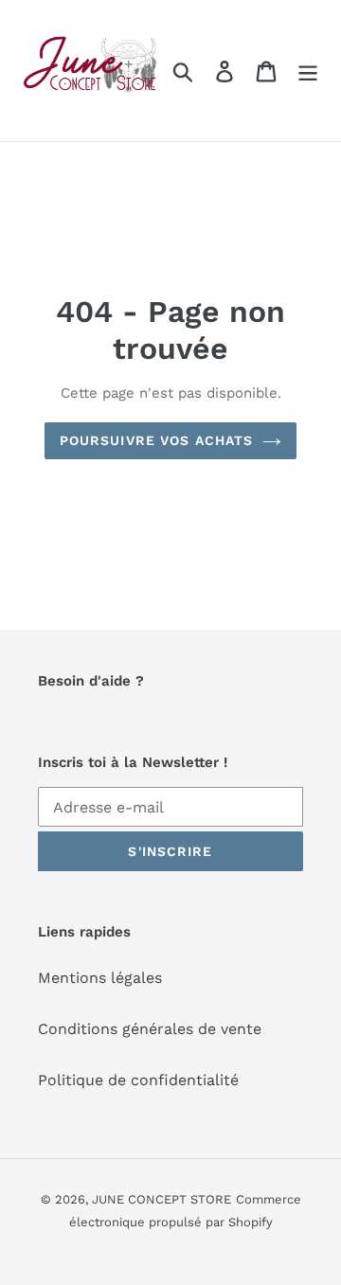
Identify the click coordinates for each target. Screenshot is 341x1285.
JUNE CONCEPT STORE (161, 1199)
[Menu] (308, 70)
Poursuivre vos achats (157, 440)
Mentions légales (100, 978)
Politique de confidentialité (138, 1080)
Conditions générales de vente (149, 1029)
